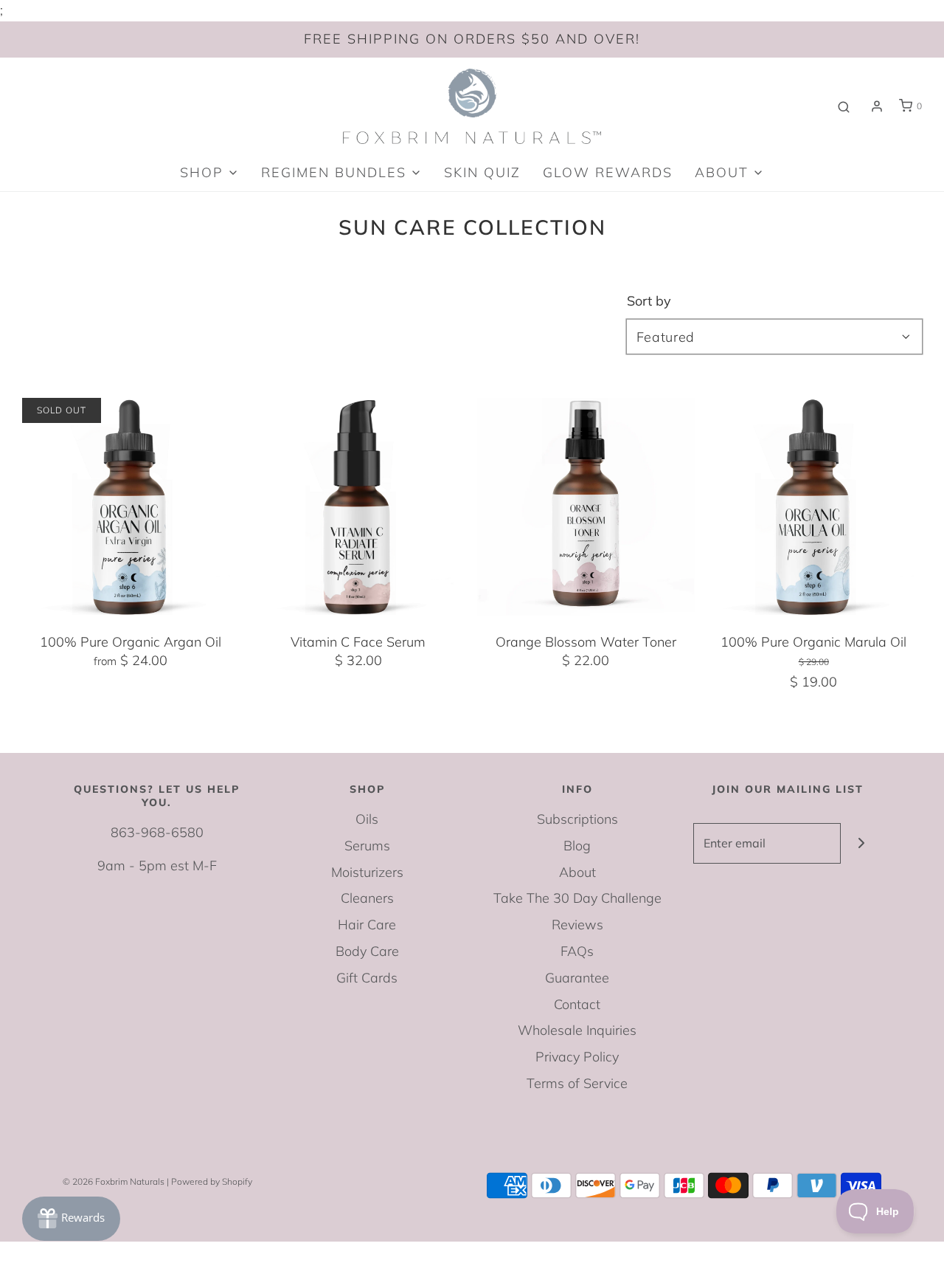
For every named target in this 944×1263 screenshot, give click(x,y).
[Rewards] (71, 1219)
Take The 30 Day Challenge (577, 897)
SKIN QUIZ (482, 172)
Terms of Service (577, 1083)
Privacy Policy (577, 1056)
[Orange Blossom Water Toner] (586, 506)
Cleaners (367, 897)
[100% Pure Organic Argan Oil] (130, 506)
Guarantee (577, 977)
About (577, 872)
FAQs (577, 951)
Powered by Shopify (211, 1181)
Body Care (367, 951)
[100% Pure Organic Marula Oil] (813, 506)
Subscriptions (577, 819)
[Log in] (877, 106)
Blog (577, 845)
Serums (367, 845)
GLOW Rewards (608, 172)
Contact (577, 1004)
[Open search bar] (843, 106)
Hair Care (367, 924)
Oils (366, 819)
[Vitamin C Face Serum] (358, 506)
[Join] (861, 843)
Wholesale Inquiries (577, 1030)
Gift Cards (367, 977)
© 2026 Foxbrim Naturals (113, 1181)
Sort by (649, 301)
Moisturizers (367, 872)
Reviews (577, 924)
